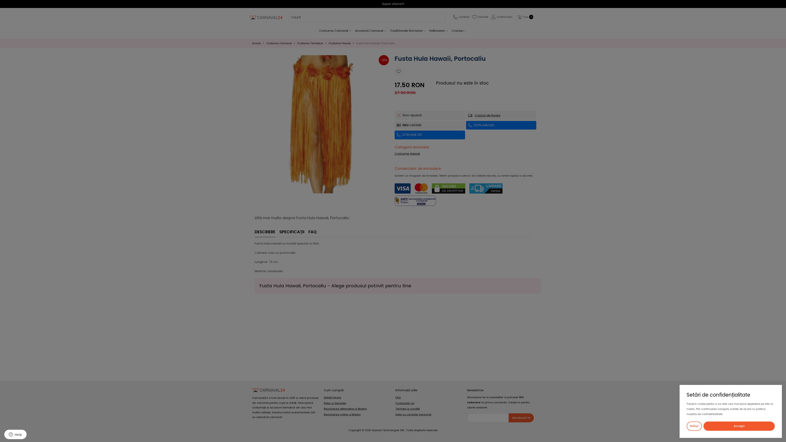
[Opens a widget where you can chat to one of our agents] (15, 435)
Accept (739, 426)
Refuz (694, 426)
